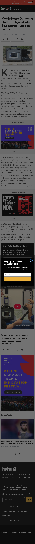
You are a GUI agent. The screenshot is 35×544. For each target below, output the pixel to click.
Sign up (17, 279)
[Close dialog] (31, 260)
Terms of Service (21, 282)
